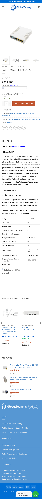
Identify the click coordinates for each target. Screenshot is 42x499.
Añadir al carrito (24, 103)
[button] (3, 7)
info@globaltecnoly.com (18, 479)
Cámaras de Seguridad (10, 449)
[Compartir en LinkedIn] (24, 128)
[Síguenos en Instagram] (32, 407)
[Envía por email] (16, 128)
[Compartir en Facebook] (8, 128)
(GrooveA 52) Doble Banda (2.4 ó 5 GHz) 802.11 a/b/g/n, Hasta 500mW (9, 330)
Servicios (29, 491)
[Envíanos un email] (36, 407)
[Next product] (3, 77)
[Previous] (5, 35)
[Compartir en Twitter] (12, 128)
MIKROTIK (10, 123)
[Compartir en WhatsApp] (4, 128)
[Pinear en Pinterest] (20, 128)
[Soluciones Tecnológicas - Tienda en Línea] (21, 7)
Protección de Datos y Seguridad (14, 432)
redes (22, 119)
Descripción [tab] (7, 141)
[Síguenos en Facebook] (28, 407)
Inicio (4, 67)
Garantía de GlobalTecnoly (12, 423)
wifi (38, 119)
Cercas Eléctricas (8, 445)
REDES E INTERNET (16, 113)
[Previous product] (7, 77)
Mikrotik (20, 67)
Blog (36, 491)
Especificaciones (19, 146)
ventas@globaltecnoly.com (18, 476)
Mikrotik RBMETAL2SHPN (28, 329)
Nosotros (20, 491)
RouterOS (28, 119)
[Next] (37, 35)
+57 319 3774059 (16, 473)
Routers (34, 119)
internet (11, 119)
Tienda (12, 67)
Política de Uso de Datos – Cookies (15, 428)
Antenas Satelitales (9, 458)
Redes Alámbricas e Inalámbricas (14, 454)
